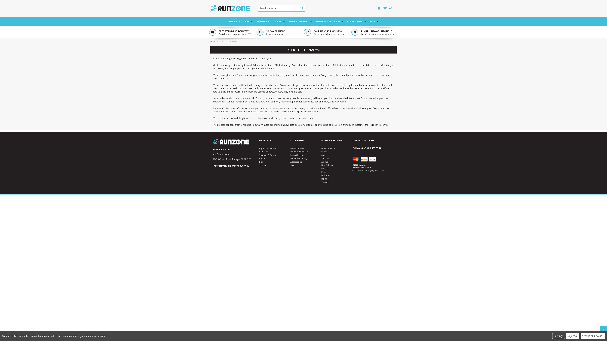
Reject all (572, 336)
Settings (559, 336)
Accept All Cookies (593, 336)
